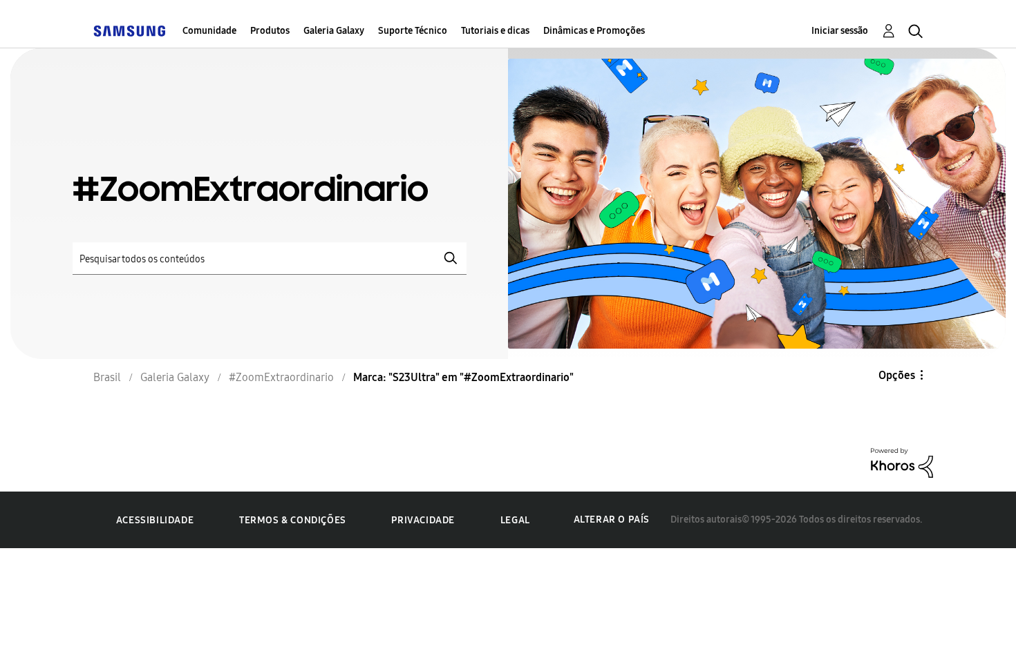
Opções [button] (896, 375)
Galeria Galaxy (333, 31)
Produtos (270, 31)
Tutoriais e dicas (495, 31)
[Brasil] (129, 30)
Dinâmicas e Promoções (594, 31)
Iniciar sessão (839, 31)
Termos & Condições (292, 520)
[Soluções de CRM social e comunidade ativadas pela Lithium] (902, 461)
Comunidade (209, 31)
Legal (515, 520)
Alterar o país (612, 519)
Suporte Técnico (412, 31)
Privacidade (423, 520)
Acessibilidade (155, 520)
